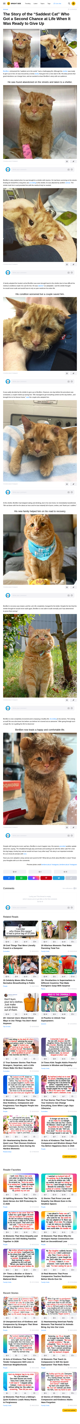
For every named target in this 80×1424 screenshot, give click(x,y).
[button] (14, 872)
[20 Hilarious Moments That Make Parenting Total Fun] (59, 930)
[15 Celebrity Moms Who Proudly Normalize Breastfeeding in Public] (21, 965)
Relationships (7, 1152)
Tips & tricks (7, 1026)
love (25, 854)
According (53, 719)
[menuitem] (27, 3)
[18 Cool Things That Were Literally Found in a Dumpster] (21, 930)
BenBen (6, 71)
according (32, 183)
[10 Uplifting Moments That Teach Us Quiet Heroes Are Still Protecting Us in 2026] (21, 1183)
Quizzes (43, 1024)
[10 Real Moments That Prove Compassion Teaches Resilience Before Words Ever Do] (59, 1258)
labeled (40, 286)
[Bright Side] (14, 3)
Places (43, 989)
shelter (65, 71)
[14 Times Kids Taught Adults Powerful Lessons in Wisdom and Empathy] (59, 1047)
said (27, 397)
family (37, 74)
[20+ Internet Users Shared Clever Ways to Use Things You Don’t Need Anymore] (21, 1003)
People (5, 986)
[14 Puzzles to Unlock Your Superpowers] (59, 1003)
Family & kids (45, 951)
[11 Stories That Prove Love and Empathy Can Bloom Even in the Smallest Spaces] (59, 1183)
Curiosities (6, 951)
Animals (5, 9)
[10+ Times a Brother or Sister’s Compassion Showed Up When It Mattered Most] (21, 1258)
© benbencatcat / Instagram (10, 161)
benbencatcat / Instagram (50, 864)
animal (67, 183)
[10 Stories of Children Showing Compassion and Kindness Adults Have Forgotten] (59, 1382)
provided (63, 846)
